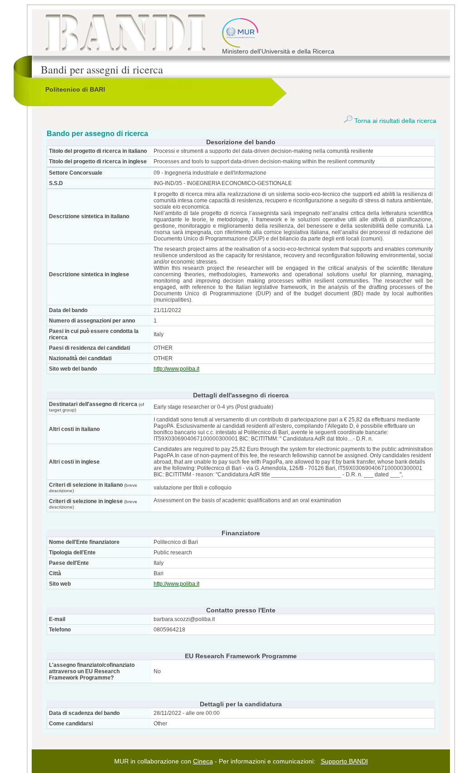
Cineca (203, 761)
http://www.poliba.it (176, 369)
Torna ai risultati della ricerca (394, 120)
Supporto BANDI (344, 761)
